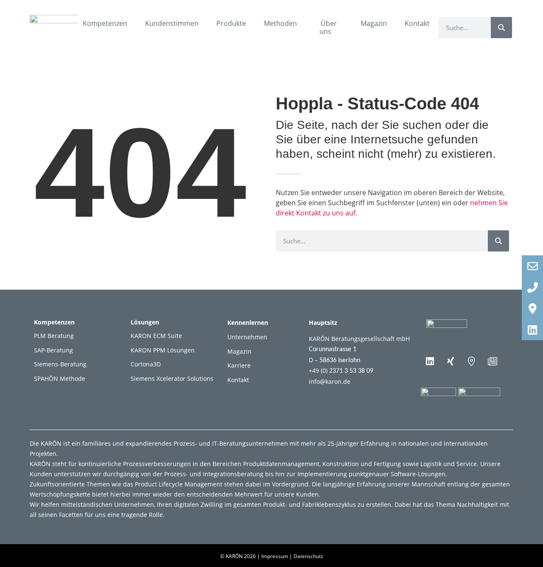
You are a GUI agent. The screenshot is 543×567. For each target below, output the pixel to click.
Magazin (374, 23)
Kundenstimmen (172, 23)
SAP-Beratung (53, 350)
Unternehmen (247, 337)
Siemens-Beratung (60, 364)
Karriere (239, 365)
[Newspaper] (492, 361)
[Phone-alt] (532, 287)
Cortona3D (146, 364)
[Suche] (501, 27)
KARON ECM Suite (156, 336)
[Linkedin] (430, 361)
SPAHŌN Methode (59, 378)
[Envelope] (532, 266)
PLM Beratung (54, 336)
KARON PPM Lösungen (163, 350)
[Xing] (451, 361)
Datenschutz (308, 556)
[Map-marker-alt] (471, 361)
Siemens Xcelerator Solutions (172, 378)
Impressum (274, 556)
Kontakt (417, 23)
